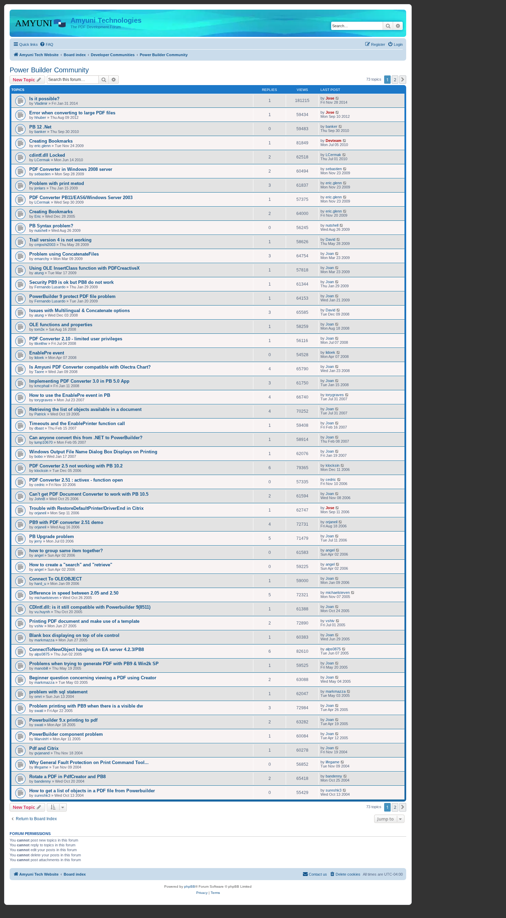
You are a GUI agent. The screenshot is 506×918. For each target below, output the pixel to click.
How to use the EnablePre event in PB (69, 395)
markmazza (44, 640)
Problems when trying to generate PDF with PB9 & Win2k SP (94, 663)
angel (38, 555)
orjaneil (40, 513)
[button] (402, 79)
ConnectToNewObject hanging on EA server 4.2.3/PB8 (86, 649)
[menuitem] (46, 44)
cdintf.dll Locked (47, 155)
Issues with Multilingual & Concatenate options (79, 310)
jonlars (39, 188)
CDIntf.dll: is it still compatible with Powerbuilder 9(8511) (89, 607)
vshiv (38, 626)
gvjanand (42, 753)
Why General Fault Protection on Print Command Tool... (89, 762)
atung (39, 273)
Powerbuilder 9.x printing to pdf (63, 720)
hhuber (40, 117)
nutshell (40, 230)
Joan (330, 253)
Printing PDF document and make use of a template (84, 621)
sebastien (42, 174)
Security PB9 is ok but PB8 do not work (71, 282)
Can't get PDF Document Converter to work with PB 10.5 (88, 494)
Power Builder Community (49, 70)
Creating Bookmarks (51, 141)
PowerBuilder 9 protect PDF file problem (72, 296)
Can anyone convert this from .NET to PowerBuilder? (86, 437)
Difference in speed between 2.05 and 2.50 (73, 593)
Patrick (40, 414)
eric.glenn (42, 146)
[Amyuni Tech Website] (41, 22)
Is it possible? (44, 98)
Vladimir (41, 103)
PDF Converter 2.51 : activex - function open (76, 480)
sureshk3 (42, 795)
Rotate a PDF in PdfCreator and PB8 (67, 776)
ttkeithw (40, 343)
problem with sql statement (58, 691)
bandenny (42, 781)
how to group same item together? (66, 550)
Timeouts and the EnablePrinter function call (77, 423)
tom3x (39, 329)
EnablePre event (46, 352)
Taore (39, 372)
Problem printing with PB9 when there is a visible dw (86, 706)
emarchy (41, 259)
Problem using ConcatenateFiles (64, 254)
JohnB (39, 499)
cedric (39, 485)
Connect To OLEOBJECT (55, 578)
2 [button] (395, 79)
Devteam (333, 140)
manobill (41, 668)
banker (40, 132)
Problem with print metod (56, 183)
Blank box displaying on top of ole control (74, 635)
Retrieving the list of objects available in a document (85, 409)
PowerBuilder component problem (66, 734)
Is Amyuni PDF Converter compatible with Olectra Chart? (90, 367)
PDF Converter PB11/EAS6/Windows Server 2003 (81, 197)
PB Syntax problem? (51, 225)
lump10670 (43, 442)
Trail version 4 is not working (60, 240)
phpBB (189, 886)
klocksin (41, 470)
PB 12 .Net (40, 127)
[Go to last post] (337, 98)
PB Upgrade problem (51, 536)
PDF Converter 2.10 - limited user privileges (75, 338)
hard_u (40, 583)
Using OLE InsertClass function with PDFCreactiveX (84, 268)
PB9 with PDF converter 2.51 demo (66, 522)
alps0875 (42, 654)
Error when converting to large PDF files (72, 112)
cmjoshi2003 (44, 245)
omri (38, 696)
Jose (330, 98)
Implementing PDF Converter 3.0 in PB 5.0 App (79, 381)
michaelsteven (46, 598)
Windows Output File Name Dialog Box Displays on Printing (93, 451)
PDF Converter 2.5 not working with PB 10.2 (76, 465)
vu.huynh (42, 612)
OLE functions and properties (60, 324)
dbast (39, 428)
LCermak (42, 160)
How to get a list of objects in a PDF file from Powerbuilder (92, 790)
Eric (37, 216)
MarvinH (41, 739)
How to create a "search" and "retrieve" (70, 564)
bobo (38, 456)
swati (38, 711)
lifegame (41, 767)
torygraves (43, 400)
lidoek (39, 357)
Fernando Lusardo (49, 287)
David (330, 239)
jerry (38, 541)
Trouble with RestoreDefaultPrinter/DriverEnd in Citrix (86, 508)
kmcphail (41, 386)
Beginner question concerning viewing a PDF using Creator (92, 677)
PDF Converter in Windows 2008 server (70, 169)
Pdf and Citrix (44, 748)
